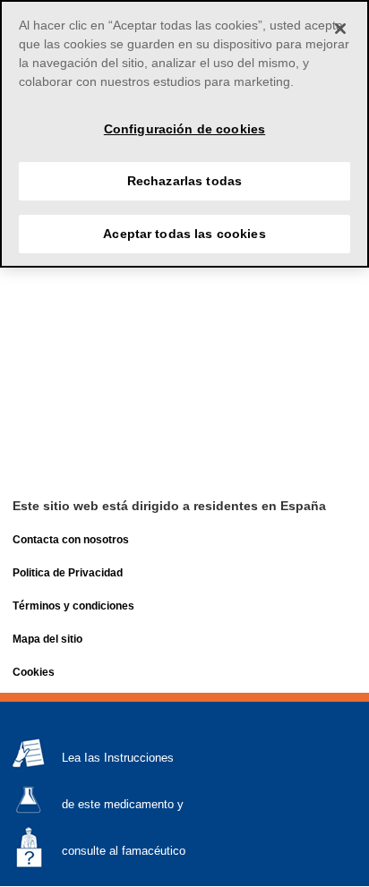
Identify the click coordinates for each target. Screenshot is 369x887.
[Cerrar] (340, 28)
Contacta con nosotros (71, 539)
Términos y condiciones (73, 606)
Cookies (34, 672)
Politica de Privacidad (68, 573)
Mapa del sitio (47, 639)
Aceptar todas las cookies (184, 233)
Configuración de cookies (184, 129)
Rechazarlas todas (184, 181)
